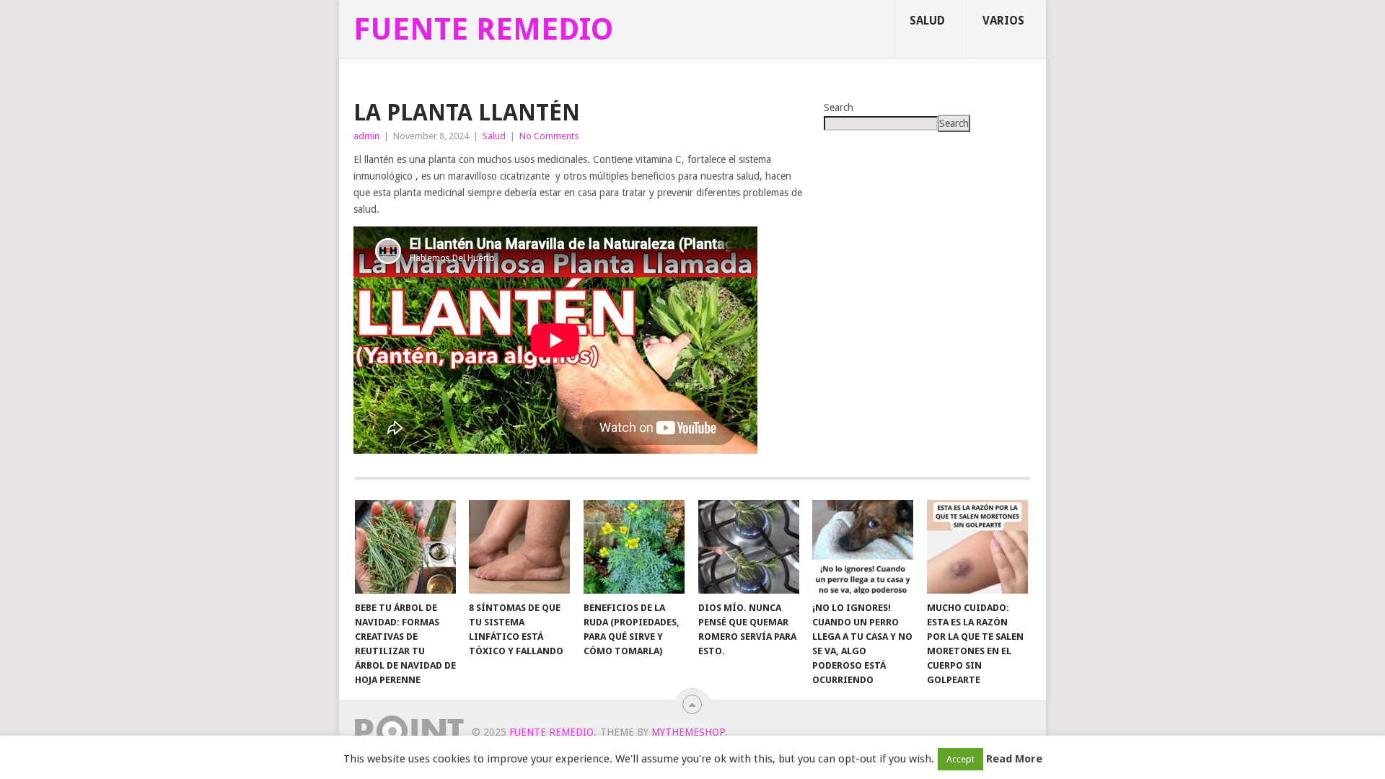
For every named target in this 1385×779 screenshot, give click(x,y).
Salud (927, 20)
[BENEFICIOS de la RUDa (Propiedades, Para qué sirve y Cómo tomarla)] (634, 547)
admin (366, 136)
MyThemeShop (688, 732)
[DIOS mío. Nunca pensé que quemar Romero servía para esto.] (748, 547)
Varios (1003, 20)
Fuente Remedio (483, 29)
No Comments (549, 136)
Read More (1014, 758)
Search (838, 107)
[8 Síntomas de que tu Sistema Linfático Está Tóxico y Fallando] (519, 547)
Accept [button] (960, 759)
